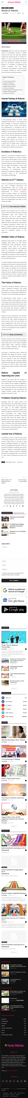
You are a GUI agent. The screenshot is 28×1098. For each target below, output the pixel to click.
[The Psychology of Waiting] (14, 751)
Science (7, 7)
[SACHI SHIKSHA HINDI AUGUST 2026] (5, 675)
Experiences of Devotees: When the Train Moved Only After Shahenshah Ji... (18, 660)
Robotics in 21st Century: (10, 84)
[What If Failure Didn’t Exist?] (14, 770)
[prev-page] (2, 539)
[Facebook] (4, 506)
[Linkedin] (11, 506)
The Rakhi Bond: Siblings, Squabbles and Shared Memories (17, 525)
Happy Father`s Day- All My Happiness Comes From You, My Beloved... (12, 819)
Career (6, 5)
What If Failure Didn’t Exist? (10, 778)
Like (26, 697)
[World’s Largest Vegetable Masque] (14, 885)
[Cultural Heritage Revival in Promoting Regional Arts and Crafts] (5, 1007)
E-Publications (13, 998)
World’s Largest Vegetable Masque (13, 893)
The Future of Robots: (8, 88)
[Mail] (14, 506)
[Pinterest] (17, 506)
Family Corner (4, 527)
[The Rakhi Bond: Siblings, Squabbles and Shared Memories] (5, 526)
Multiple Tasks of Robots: (10, 86)
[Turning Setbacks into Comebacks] (5, 981)
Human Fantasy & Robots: (9, 81)
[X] (20, 506)
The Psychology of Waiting (10, 759)
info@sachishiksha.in (12, 1070)
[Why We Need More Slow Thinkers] (14, 732)
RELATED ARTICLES (7, 513)
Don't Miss (4, 737)
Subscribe (24, 716)
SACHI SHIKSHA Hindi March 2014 (13, 848)
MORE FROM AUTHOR (19, 513)
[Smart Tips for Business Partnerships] (14, 637)
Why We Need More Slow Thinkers (13, 740)
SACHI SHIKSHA (13, 1088)
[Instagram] (7, 506)
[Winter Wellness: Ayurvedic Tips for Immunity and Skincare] (5, 993)
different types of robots (10, 462)
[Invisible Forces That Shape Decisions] (5, 533)
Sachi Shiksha (5, 13)
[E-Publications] (5, 1000)
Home (2, 5)
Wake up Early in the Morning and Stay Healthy (6, 481)
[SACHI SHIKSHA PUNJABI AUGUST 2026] (5, 668)
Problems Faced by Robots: (10, 91)
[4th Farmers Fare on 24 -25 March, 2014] (14, 910)
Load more (13, 688)
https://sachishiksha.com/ (14, 492)
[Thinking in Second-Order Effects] (5, 518)
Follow (25, 701)
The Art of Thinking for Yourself (17, 972)
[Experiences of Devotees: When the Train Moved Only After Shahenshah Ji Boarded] (5, 660)
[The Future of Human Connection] (14, 790)
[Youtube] (23, 506)
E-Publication (4, 845)
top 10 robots (19, 462)
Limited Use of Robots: (9, 93)
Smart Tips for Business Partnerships (9, 646)
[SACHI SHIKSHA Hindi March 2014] (14, 840)
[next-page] (5, 539)
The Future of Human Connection (12, 798)
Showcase (11, 7)
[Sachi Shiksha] (14, 1045)
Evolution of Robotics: (8, 83)
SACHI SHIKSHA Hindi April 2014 (12, 945)
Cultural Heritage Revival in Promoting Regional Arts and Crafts (17, 1007)
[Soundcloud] (17, 1081)
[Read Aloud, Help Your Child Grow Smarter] (5, 682)
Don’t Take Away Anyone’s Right (22, 480)
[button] (2, 2)
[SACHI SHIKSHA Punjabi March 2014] (14, 861)
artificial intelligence (20, 191)
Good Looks (4, 535)
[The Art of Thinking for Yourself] (5, 974)
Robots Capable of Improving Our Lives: (13, 89)
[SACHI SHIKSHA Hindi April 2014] (14, 936)
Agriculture (4, 890)
